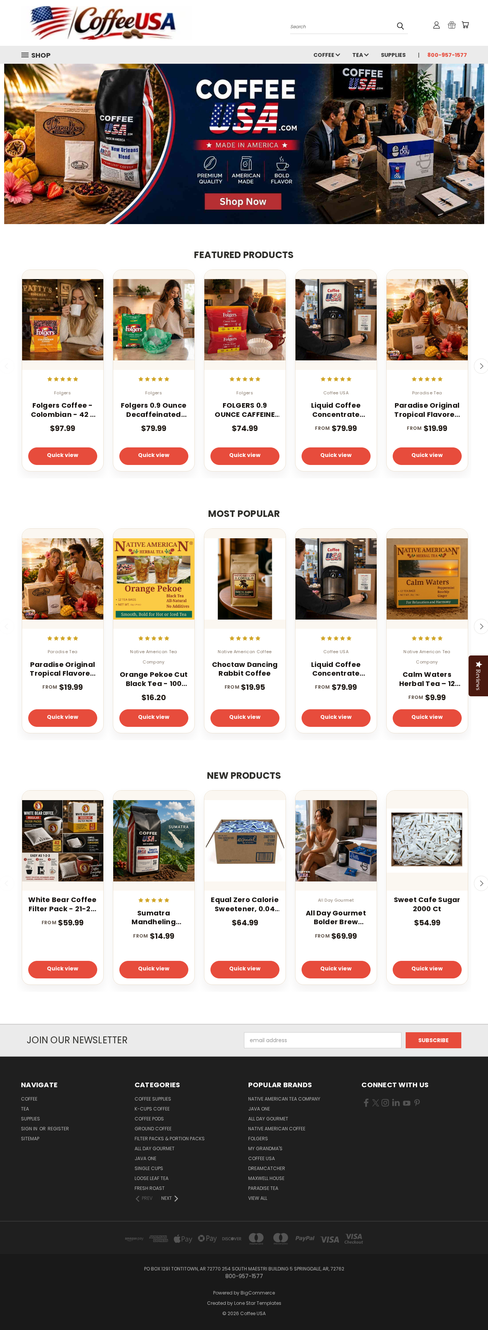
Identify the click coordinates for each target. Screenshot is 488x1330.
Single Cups (149, 1168)
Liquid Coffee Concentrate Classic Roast (336, 410)
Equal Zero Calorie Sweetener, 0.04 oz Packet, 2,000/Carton (245, 904)
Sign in (30, 1128)
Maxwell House (266, 1178)
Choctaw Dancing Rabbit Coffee (245, 669)
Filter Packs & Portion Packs (170, 1138)
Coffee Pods (149, 1118)
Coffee (324, 55)
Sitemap (30, 1138)
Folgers (258, 1138)
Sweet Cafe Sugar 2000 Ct (427, 904)
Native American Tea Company (284, 1099)
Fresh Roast (150, 1188)
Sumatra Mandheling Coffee (154, 917)
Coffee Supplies (153, 1099)
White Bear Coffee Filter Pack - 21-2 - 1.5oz (62, 904)
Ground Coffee (153, 1128)
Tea (358, 55)
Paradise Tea (263, 1188)
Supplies (393, 55)
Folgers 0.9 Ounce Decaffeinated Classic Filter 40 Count (153, 410)
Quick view (62, 455)
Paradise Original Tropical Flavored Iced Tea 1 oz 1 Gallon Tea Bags (426, 410)
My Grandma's (265, 1148)
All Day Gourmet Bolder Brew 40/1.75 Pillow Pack (336, 917)
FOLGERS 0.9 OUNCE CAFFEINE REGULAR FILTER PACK (245, 410)
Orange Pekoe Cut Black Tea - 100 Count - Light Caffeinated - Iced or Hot (154, 679)
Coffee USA (261, 1158)
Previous (468, 1306)
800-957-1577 (447, 55)
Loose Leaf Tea (152, 1178)
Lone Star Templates (257, 1303)
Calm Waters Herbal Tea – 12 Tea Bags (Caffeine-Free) (427, 679)
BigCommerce (258, 1293)
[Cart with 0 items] (465, 25)
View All (257, 1198)
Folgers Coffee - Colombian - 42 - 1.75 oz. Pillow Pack (62, 410)
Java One (145, 1158)
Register (58, 1128)
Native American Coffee (276, 1128)
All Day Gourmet (155, 1148)
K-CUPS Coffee (152, 1109)
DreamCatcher (266, 1168)
